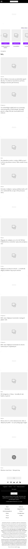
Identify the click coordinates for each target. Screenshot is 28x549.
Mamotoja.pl (7, 509)
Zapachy (2, 76)
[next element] (27, 39)
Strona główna (3, 51)
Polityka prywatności (21, 486)
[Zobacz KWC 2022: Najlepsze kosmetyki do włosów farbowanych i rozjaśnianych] (14, 332)
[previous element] (1, 39)
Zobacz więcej (24, 27)
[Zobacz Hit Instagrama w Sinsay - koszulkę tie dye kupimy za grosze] (14, 381)
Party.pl (20, 511)
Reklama (10, 486)
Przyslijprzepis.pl (21, 513)
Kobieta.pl (21, 506)
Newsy (2, 467)
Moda (2, 158)
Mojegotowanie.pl (20, 509)
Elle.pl (7, 506)
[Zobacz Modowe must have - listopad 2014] (14, 457)
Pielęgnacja (3, 105)
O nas (14, 486)
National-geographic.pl (7, 511)
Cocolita (20, 515)
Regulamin (5, 486)
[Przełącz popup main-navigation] (1, 1)
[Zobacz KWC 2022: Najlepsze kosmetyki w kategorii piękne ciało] (14, 305)
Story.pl (7, 517)
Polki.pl (7, 513)
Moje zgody (14, 489)
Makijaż (2, 186)
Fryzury (2, 266)
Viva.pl (7, 515)
